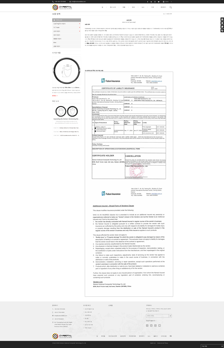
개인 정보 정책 (112, 336)
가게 (152, 7)
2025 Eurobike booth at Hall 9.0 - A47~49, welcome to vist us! (76, 135)
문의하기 (163, 7)
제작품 (103, 336)
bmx (55, 43)
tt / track (56, 28)
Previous (53, 70)
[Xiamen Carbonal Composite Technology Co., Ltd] (62, 7)
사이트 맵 (163, 336)
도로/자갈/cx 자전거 (59, 24)
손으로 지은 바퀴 (89, 325)
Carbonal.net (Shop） (163, 343)
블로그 (156, 336)
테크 (133, 7)
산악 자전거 (57, 31)
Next (79, 70)
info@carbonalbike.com (79, 2)
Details (70, 96)
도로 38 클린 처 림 (89, 309)
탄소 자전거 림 (88, 321)
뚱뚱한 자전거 (57, 39)
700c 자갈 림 (88, 328)
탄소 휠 (86, 318)
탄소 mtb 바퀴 (88, 312)
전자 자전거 (57, 35)
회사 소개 (113, 7)
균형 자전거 (57, 46)
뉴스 (143, 7)
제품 (124, 7)
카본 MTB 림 (88, 315)
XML (171, 336)
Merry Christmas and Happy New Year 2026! (71, 132)
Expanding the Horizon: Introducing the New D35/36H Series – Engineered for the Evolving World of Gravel (67, 119)
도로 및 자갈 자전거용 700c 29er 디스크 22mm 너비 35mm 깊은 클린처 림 (53, 88)
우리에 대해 (132, 336)
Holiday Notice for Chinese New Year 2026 (70, 128)
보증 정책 (123, 336)
